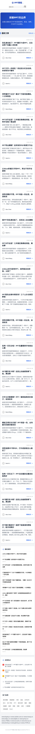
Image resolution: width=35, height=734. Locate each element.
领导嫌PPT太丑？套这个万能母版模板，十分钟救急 (17, 587)
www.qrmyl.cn (24, 719)
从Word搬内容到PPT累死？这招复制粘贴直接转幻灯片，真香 (17, 594)
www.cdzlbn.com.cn (17, 717)
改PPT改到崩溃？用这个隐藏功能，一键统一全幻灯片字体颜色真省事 (17, 581)
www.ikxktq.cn (6, 723)
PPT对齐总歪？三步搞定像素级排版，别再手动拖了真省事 (17, 566)
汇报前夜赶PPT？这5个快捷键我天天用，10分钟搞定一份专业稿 (17, 573)
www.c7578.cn (25, 723)
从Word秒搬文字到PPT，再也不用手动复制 (14, 554)
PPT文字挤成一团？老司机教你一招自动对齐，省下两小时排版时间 (17, 601)
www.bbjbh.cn (14, 719)
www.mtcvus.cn (26, 721)
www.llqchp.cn (6, 717)
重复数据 (12, 700)
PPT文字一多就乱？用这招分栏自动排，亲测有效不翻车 (17, 628)
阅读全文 (28, 58)
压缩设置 (5, 709)
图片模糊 (5, 700)
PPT (15, 703)
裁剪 (26, 703)
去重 (22, 706)
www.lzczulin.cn (16, 721)
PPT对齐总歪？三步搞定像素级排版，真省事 (15, 649)
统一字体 (9, 703)
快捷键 (5, 706)
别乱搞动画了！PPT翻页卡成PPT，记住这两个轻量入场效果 (17, 635)
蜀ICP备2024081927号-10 (22, 730)
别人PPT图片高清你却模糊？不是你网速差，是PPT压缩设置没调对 (17, 643)
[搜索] (25, 7)
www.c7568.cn (6, 721)
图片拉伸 (20, 703)
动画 (21, 700)
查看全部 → (32, 33)
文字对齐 (27, 700)
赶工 (4, 703)
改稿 (18, 706)
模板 (30, 703)
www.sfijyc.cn (6, 719)
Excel (11, 709)
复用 (10, 706)
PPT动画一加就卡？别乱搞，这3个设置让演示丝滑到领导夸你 (17, 609)
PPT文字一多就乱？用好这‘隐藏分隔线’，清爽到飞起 (17, 621)
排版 (14, 706)
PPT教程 (18, 3)
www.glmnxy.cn (16, 723)
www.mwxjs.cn (28, 717)
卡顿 (17, 700)
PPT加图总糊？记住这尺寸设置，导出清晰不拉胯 (16, 615)
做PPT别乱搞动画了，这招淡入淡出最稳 (17, 220)
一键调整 (27, 706)
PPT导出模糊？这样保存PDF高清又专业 (17, 145)
